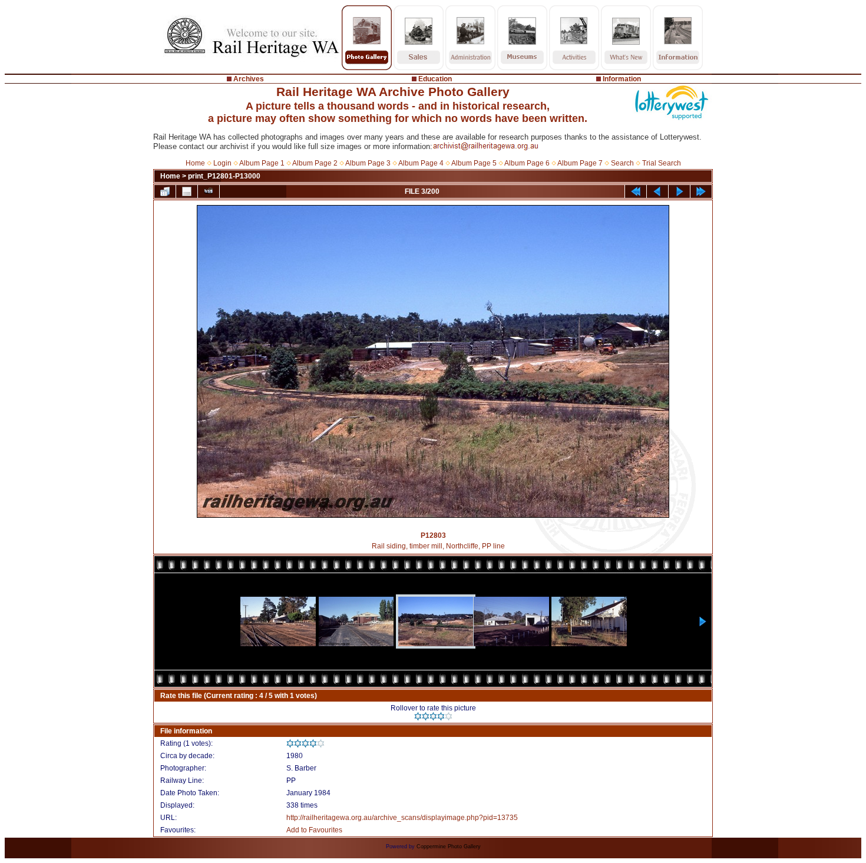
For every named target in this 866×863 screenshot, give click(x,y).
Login (222, 163)
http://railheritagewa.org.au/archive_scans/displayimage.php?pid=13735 (402, 818)
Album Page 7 (580, 163)
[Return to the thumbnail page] (165, 191)
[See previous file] (657, 191)
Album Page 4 (421, 163)
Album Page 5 (474, 163)
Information (622, 79)
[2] (425, 716)
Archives (248, 79)
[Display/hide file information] (186, 191)
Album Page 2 (315, 163)
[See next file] (679, 191)
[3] (433, 716)
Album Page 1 (262, 163)
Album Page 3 (368, 163)
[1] (418, 716)
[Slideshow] (208, 191)
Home (195, 163)
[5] (448, 716)
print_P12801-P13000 (224, 176)
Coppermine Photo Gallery (449, 846)
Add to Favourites (314, 830)
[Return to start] (635, 191)
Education (435, 79)
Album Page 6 (527, 163)
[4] (441, 716)
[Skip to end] (701, 191)
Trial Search (661, 163)
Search (622, 163)
